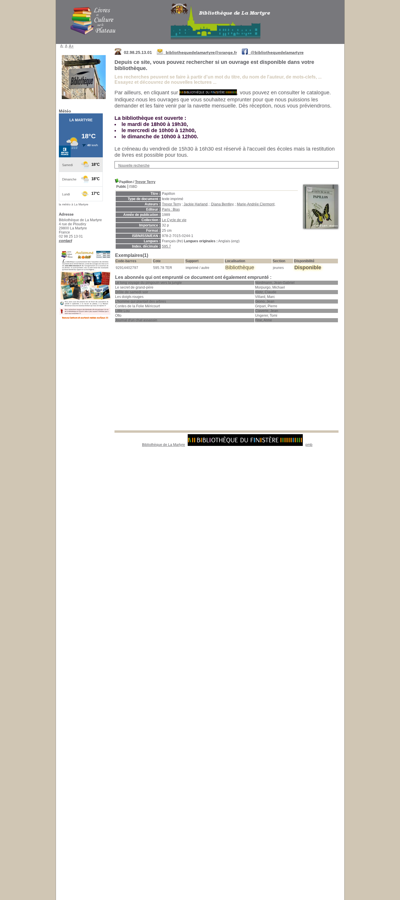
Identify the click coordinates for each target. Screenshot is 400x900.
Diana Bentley (222, 204)
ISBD (133, 187)
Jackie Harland (196, 204)
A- (62, 45)
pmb (308, 445)
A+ (71, 46)
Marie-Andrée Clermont (255, 204)
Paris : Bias (171, 209)
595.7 (166, 246)
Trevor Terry (145, 182)
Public (121, 187)
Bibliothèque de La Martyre (163, 445)
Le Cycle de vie (174, 220)
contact (65, 240)
